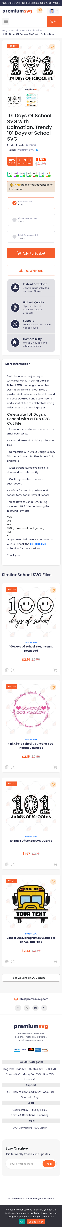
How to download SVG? (27, 1092)
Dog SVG (8, 1069)
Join (49, 1163)
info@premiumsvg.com (33, 999)
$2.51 (26, 659)
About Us (48, 1092)
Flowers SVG (13, 1074)
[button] (53, 11)
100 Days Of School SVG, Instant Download (31, 648)
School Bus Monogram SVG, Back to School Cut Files (31, 940)
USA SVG (51, 1069)
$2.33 (26, 951)
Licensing (43, 1115)
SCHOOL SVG (38, 544)
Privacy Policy (39, 1110)
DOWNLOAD (33, 271)
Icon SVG (29, 1079)
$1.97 (26, 854)
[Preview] (14, 670)
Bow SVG (48, 1074)
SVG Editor (40, 1128)
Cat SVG (21, 1069)
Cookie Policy (20, 1110)
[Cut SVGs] (7, 961)
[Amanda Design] (7, 670)
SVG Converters (22, 1128)
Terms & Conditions (23, 1115)
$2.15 (26, 757)
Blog (36, 1097)
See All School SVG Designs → (31, 977)
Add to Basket (34, 253)
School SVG (37, 30)
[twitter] (27, 1008)
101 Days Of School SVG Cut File (31, 841)
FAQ (8, 1092)
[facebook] (18, 1008)
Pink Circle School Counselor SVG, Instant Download (31, 746)
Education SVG (17, 30)
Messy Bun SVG (32, 1074)
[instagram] (35, 1008)
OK (22, 1221)
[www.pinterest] (44, 1008)
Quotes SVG (36, 1069)
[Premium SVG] (7, 864)
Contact (26, 1097)
